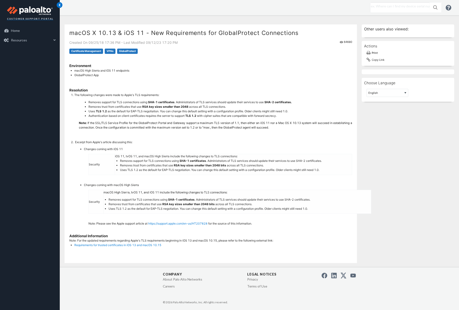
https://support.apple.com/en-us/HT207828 (178, 223)
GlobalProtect (127, 51)
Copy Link (378, 60)
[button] (435, 7)
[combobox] (399, 6)
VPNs (110, 51)
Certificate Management (86, 51)
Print (375, 53)
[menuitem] (30, 30)
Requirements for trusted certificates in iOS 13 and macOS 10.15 (117, 245)
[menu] (30, 35)
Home (15, 30)
